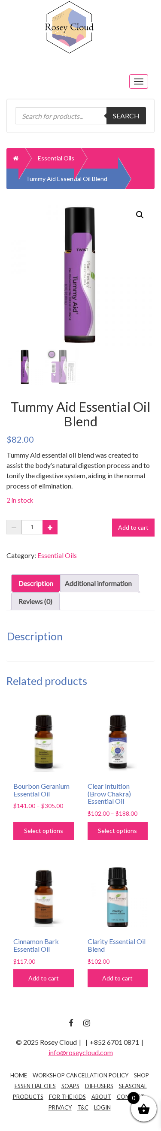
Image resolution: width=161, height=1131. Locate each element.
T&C (82, 1107)
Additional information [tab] (98, 583)
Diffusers (99, 1086)
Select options (43, 830)
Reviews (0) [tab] (35, 601)
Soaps (70, 1086)
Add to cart (133, 527)
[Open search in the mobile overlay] (80, 115)
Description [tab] (35, 583)
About (101, 1096)
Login (102, 1107)
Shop (141, 1075)
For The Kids (67, 1096)
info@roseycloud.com (81, 1052)
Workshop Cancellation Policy (80, 1075)
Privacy (60, 1107)
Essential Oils (56, 158)
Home (18, 1075)
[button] (140, 215)
